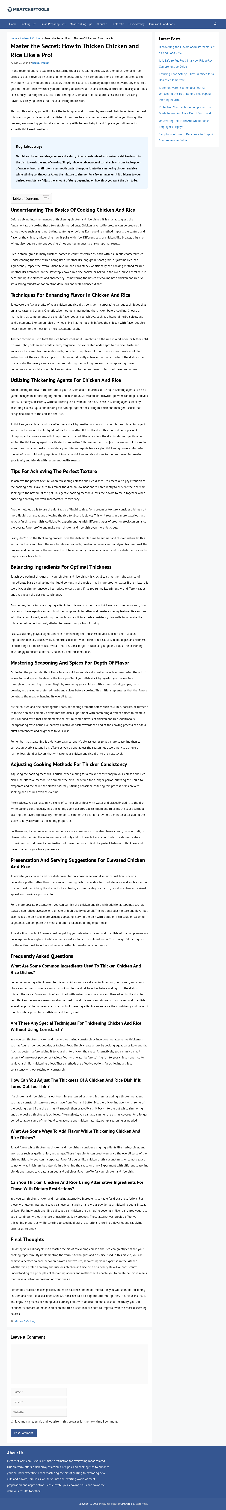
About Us (101, 24)
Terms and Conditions (162, 24)
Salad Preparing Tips (53, 24)
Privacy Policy (136, 24)
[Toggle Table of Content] (44, 198)
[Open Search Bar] (215, 24)
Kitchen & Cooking (30, 38)
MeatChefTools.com (110, 1503)
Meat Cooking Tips (81, 24)
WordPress (141, 1503)
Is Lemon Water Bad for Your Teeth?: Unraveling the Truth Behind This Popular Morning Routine (185, 94)
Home (12, 24)
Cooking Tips (28, 24)
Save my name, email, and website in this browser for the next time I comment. (66, 1421)
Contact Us (118, 24)
